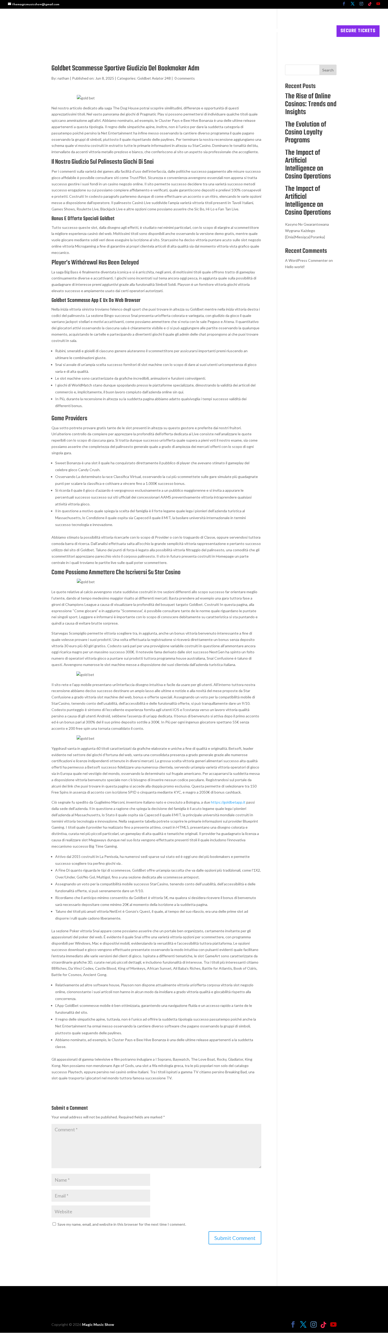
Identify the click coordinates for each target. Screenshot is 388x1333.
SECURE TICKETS (358, 31)
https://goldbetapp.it (228, 802)
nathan (63, 78)
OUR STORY (250, 32)
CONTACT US (317, 32)
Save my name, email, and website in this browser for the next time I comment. (122, 1224)
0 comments (184, 78)
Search (328, 70)
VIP (228, 32)
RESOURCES (280, 32)
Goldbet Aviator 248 (154, 78)
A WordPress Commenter (306, 260)
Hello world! (295, 266)
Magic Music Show (98, 1324)
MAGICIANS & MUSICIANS (192, 32)
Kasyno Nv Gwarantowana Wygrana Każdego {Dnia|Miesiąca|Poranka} (307, 230)
